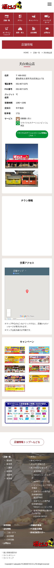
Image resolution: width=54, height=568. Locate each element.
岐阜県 (9, 464)
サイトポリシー (9, 555)
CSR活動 (10, 540)
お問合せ (47, 33)
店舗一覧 (7, 20)
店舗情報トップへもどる (27, 442)
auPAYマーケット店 (42, 481)
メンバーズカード (47, 21)
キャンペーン (33, 20)
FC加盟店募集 (36, 529)
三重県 (9, 468)
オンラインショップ (7, 33)
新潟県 (9, 478)
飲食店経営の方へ (37, 532)
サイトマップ (8, 558)
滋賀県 (9, 475)
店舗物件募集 (35, 525)
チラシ (20, 20)
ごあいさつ (11, 532)
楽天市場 (37, 471)
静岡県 (9, 471)
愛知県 (9, 460)
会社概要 (10, 536)
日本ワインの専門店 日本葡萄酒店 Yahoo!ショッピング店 (42, 504)
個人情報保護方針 (10, 553)
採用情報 (7, 525)
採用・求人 (20, 33)
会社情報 (33, 33)
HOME (26, 53)
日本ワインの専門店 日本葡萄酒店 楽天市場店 (41, 494)
